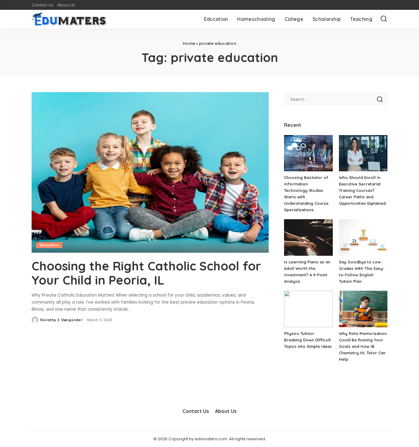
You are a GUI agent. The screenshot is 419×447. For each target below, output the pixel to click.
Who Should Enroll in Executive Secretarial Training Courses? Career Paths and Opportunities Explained (362, 190)
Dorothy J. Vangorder (61, 320)
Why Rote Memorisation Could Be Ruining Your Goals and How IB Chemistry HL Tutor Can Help (363, 346)
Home (189, 43)
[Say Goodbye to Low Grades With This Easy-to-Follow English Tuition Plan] (363, 237)
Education (49, 245)
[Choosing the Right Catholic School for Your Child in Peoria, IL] (150, 172)
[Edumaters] (69, 19)
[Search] (383, 19)
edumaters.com (211, 438)
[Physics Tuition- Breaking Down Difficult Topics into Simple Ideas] (308, 309)
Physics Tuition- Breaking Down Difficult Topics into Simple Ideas (308, 340)
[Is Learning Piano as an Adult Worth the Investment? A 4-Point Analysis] (308, 237)
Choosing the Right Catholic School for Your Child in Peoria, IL (146, 273)
